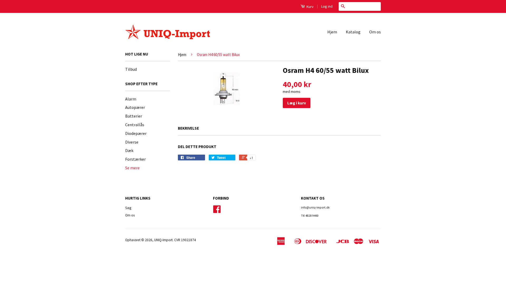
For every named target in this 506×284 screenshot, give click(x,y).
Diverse (131, 142)
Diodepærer (136, 133)
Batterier (133, 116)
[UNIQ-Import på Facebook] (217, 211)
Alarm (130, 99)
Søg (128, 208)
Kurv (310, 6)
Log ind (327, 6)
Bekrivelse (188, 128)
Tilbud (131, 69)
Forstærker (135, 159)
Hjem (332, 31)
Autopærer (135, 107)
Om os (375, 31)
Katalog (353, 31)
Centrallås (134, 124)
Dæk (129, 150)
